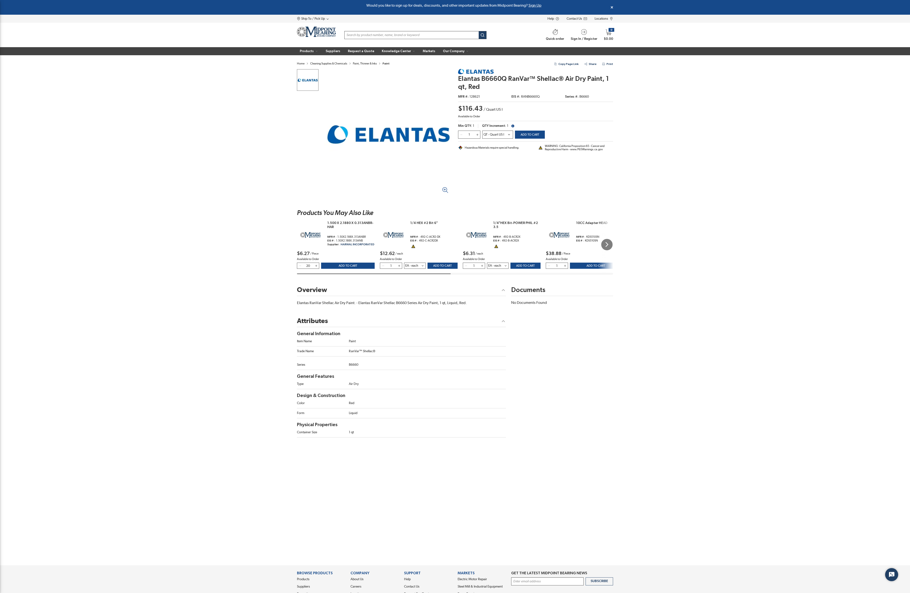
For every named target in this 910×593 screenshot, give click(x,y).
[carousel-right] (607, 244)
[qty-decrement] (461, 134)
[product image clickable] (307, 80)
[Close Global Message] (612, 7)
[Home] (316, 32)
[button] (309, 51)
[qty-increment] (477, 134)
